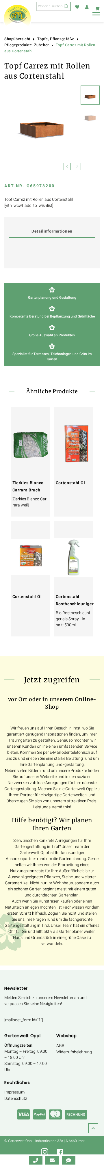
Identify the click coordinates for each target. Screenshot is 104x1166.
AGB (60, 1046)
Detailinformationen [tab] (52, 231)
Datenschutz (15, 1099)
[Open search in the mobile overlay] (53, 6)
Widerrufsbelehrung (74, 1052)
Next (77, 166)
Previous (67, 166)
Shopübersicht (17, 39)
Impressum (14, 1092)
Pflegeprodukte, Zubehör (26, 45)
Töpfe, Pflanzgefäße (55, 39)
